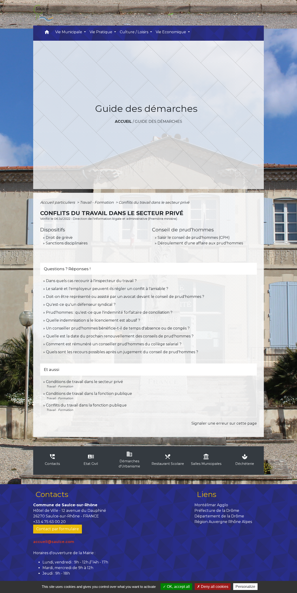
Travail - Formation (97, 202)
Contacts (52, 494)
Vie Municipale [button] (69, 32)
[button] (46, 33)
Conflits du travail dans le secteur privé (154, 202)
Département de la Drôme (219, 516)
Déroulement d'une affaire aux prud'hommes (200, 243)
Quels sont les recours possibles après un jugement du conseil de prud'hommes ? (122, 352)
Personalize (245, 587)
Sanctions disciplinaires (66, 243)
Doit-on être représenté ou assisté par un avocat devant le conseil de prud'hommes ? (125, 296)
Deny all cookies (214, 587)
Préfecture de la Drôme (216, 510)
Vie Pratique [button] (101, 32)
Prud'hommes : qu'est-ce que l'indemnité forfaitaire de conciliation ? (109, 312)
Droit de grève (59, 237)
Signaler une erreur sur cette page (224, 423)
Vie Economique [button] (171, 32)
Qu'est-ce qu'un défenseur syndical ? (81, 304)
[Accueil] (43, 12)
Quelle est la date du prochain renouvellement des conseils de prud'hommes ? (120, 336)
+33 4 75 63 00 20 (49, 522)
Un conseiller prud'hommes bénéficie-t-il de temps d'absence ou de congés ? (118, 328)
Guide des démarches (158, 121)
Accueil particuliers (58, 202)
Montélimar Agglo (211, 505)
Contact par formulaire (57, 529)
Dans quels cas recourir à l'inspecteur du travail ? (91, 281)
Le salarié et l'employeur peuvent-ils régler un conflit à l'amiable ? (107, 289)
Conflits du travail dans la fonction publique (86, 405)
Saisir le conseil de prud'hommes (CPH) (194, 237)
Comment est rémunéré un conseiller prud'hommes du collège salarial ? (113, 344)
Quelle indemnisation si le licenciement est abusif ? (93, 320)
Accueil (123, 121)
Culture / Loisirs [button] (134, 32)
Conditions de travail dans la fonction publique (89, 393)
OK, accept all (178, 587)
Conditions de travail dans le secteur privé (84, 382)
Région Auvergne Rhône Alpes (223, 522)
